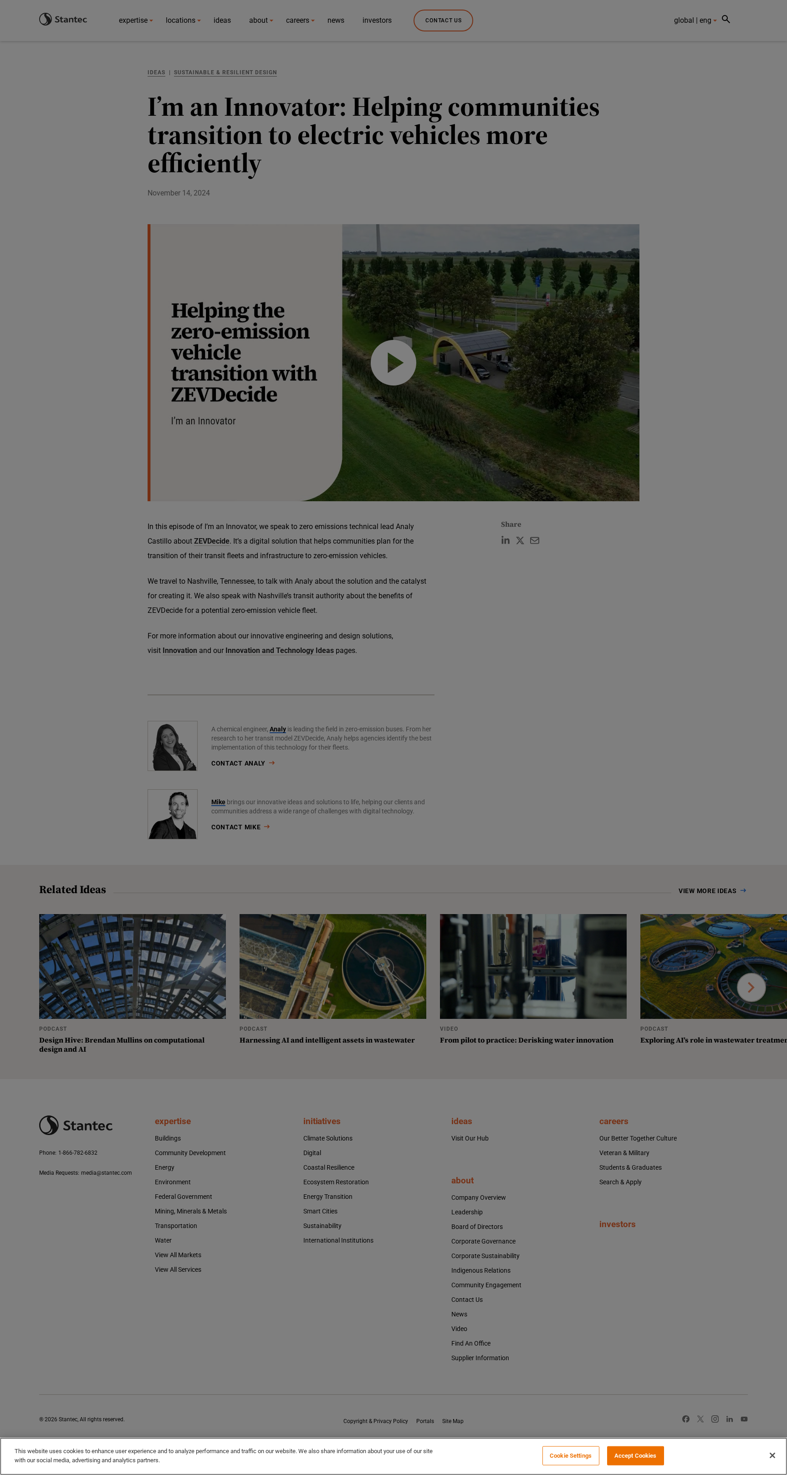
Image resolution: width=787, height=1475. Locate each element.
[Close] (772, 1455)
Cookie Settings (571, 1455)
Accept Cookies (635, 1455)
